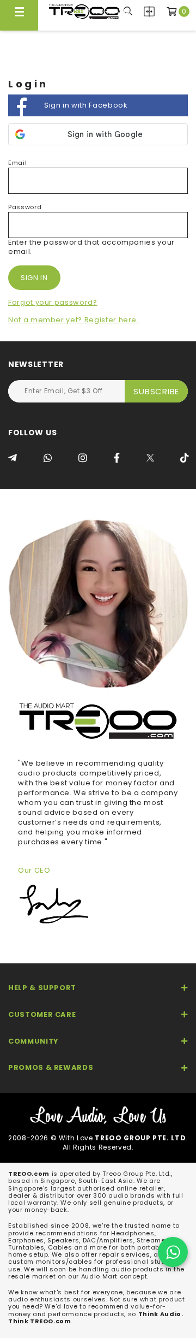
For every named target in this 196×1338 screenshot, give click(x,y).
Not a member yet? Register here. (73, 319)
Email (17, 162)
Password (24, 207)
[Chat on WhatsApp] (173, 1252)
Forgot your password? (52, 302)
